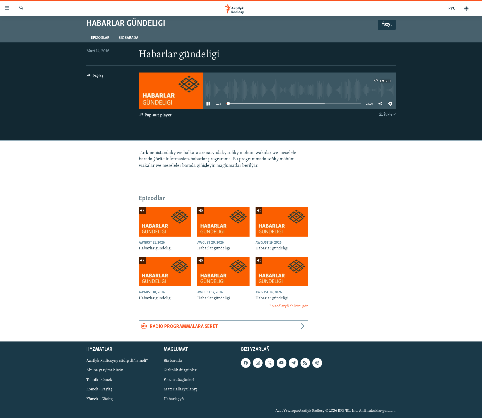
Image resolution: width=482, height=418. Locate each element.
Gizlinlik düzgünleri (181, 370)
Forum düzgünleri (179, 380)
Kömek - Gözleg (99, 399)
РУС (451, 9)
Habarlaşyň (174, 399)
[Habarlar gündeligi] (165, 222)
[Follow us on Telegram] (293, 363)
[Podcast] (317, 363)
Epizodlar (100, 38)
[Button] (95, 77)
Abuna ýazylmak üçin (104, 370)
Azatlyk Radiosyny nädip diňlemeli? (117, 361)
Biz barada (128, 38)
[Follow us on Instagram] (257, 363)
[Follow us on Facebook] (246, 363)
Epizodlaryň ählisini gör (288, 306)
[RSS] (305, 363)
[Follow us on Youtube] (281, 363)
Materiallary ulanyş (181, 389)
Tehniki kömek (99, 380)
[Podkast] (466, 8)
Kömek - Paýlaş (99, 389)
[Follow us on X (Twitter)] (269, 363)
